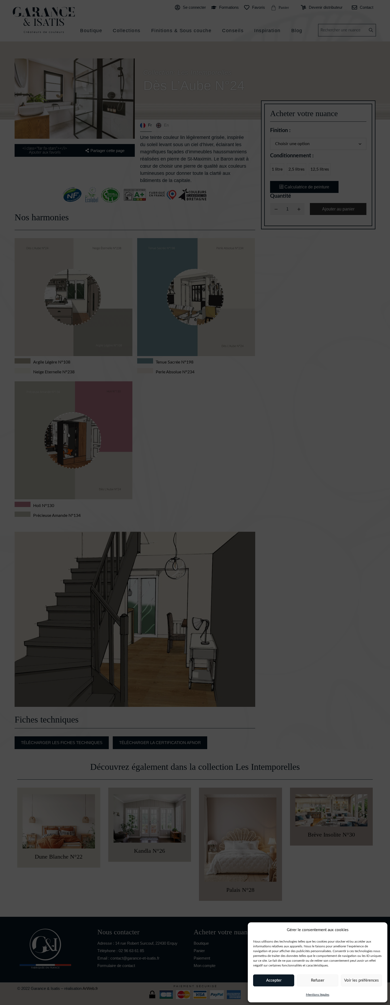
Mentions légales (317, 994)
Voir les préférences (361, 980)
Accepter (273, 980)
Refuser (317, 980)
